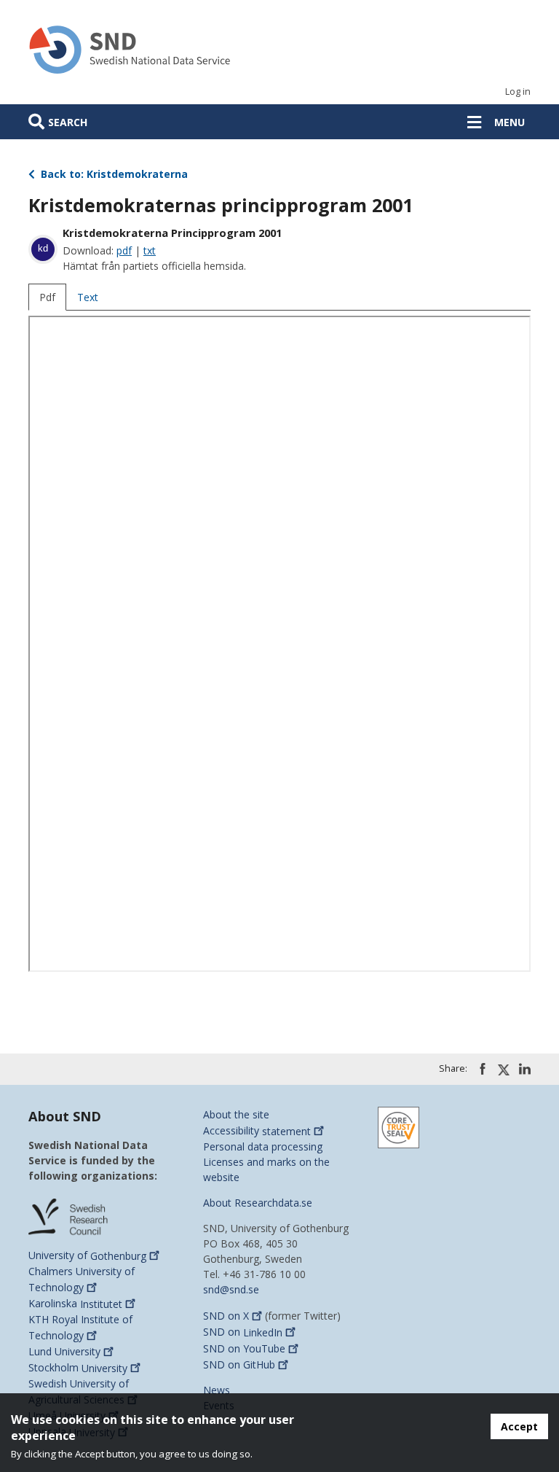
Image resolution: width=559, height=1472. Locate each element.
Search (67, 122)
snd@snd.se (231, 1289)
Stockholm (77, 1368)
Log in (518, 91)
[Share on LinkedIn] (525, 1069)
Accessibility (257, 1131)
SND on (226, 1316)
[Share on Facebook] (482, 1069)
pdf (124, 250)
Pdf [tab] (47, 297)
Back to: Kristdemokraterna (113, 174)
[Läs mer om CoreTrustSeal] (398, 1127)
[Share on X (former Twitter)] (504, 1069)
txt (149, 250)
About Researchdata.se (257, 1203)
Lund (64, 1351)
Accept (519, 1426)
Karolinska (75, 1304)
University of (87, 1256)
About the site (236, 1114)
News (216, 1390)
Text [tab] (87, 297)
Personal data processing (262, 1146)
